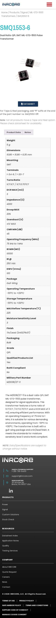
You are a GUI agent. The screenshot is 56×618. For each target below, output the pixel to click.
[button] (49, 4)
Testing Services (10, 550)
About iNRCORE (9, 567)
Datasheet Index (10, 535)
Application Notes (10, 540)
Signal (24, 12)
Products (14, 12)
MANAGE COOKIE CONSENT (14, 614)
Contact (6, 587)
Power (5, 504)
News (4, 582)
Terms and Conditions (37, 605)
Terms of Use (8, 601)
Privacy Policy (26, 601)
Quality (5, 545)
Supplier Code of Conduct (15, 610)
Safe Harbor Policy (11, 605)
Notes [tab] (28, 132)
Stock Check (8, 519)
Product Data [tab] (14, 132)
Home (4, 12)
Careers (6, 577)
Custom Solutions (10, 514)
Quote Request (9, 572)
